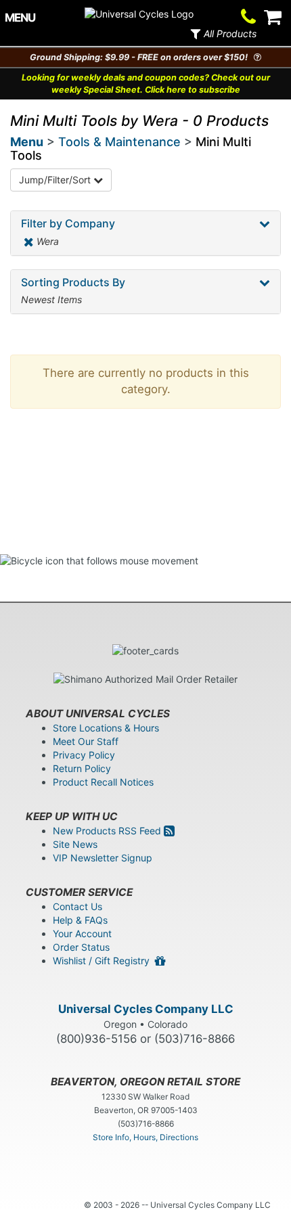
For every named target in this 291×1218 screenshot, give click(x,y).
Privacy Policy (84, 755)
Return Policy (82, 768)
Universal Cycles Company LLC (145, 1009)
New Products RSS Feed (108, 830)
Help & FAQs (80, 920)
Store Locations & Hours (106, 728)
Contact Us (77, 906)
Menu (26, 142)
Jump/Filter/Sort (56, 179)
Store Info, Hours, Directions (145, 1137)
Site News (75, 844)
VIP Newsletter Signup (102, 857)
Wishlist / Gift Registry (104, 960)
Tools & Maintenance (119, 142)
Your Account (82, 933)
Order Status (81, 947)
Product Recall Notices (103, 782)
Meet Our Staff (85, 741)
